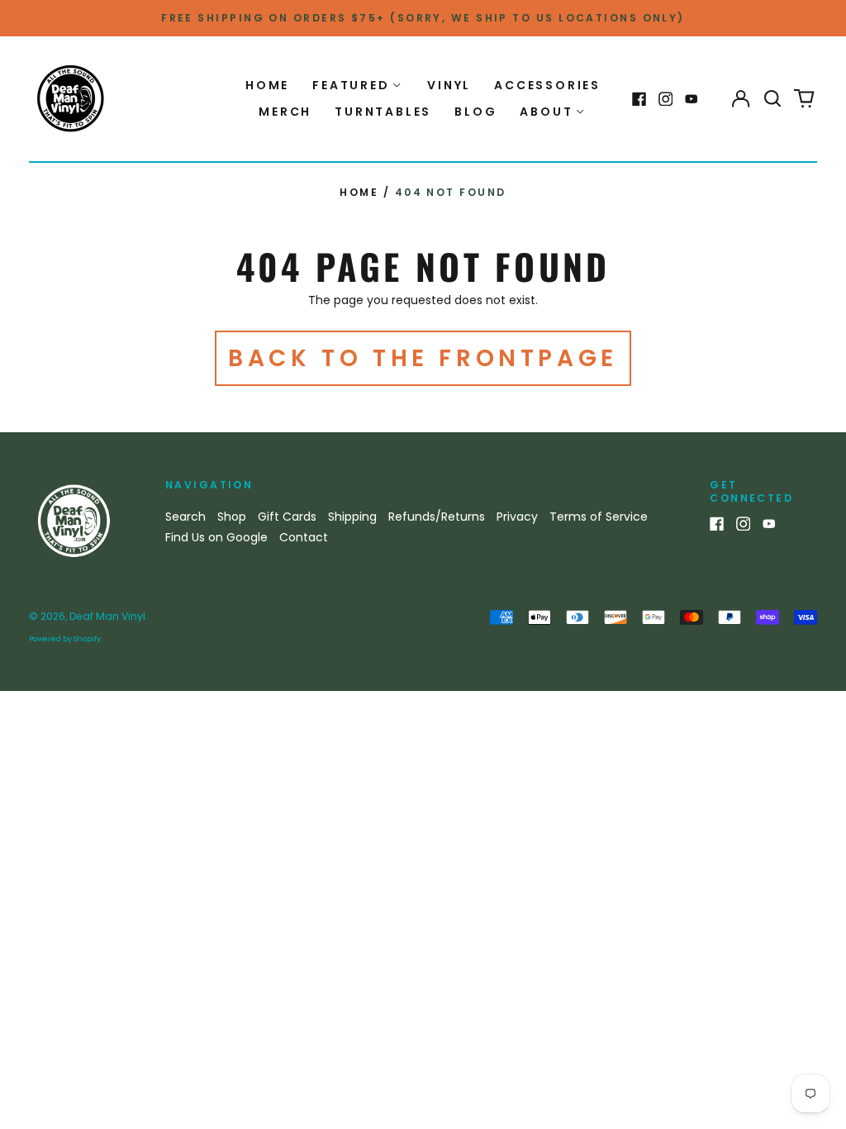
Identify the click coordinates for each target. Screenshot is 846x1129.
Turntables (383, 111)
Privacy (517, 516)
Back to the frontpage (423, 358)
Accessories (547, 85)
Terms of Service (598, 516)
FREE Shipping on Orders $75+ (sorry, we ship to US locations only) (423, 18)
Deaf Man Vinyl (107, 616)
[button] (772, 99)
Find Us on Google (216, 537)
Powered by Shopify (65, 639)
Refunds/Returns (436, 516)
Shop (231, 516)
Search (185, 516)
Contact (303, 537)
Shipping (352, 516)
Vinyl (449, 85)
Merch (285, 111)
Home (267, 85)
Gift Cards (287, 516)
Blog (475, 111)
